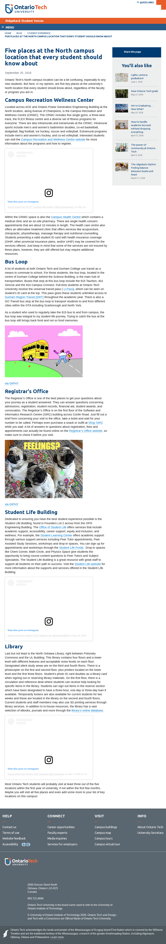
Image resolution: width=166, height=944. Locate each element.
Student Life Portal (71, 547)
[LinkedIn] (28, 874)
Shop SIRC (95, 422)
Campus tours (104, 838)
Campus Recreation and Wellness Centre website (53, 139)
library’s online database (87, 710)
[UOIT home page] (26, 8)
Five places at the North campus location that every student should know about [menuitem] (58, 36)
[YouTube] (35, 874)
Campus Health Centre (66, 217)
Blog (19, 33)
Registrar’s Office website (85, 430)
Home (8, 33)
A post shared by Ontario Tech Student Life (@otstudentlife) (38, 635)
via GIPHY (11, 383)
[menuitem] (11, 33)
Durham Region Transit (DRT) (24, 297)
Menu (10, 27)
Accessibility (10, 844)
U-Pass (68, 289)
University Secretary (150, 832)
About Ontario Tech (150, 827)
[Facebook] (6, 874)
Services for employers (62, 844)
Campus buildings (106, 827)
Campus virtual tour (107, 844)
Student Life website (88, 564)
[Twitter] (14, 874)
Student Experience (39, 33)
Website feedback (14, 838)
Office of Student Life (52, 527)
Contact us (9, 827)
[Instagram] (21, 874)
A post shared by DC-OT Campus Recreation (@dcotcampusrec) (41, 207)
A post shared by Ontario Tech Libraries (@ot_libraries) (36, 774)
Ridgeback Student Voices (24, 20)
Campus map (103, 832)
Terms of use (10, 832)
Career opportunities (61, 827)
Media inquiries (57, 838)
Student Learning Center (56, 535)
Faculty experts (57, 832)
